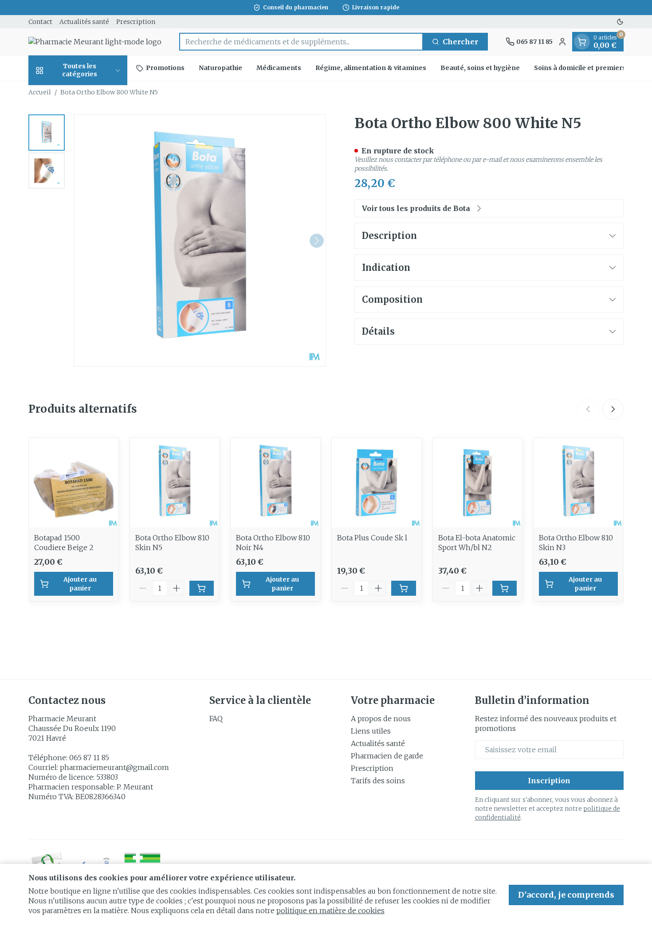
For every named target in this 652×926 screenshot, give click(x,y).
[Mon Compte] (562, 41)
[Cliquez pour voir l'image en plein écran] (200, 240)
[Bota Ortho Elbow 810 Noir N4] (275, 482)
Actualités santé (84, 22)
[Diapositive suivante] (613, 409)
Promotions (165, 68)
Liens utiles (371, 731)
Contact (40, 22)
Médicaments (278, 68)
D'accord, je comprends (566, 895)
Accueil (39, 92)
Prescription (135, 22)
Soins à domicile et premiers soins (589, 68)
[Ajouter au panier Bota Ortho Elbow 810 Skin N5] (201, 588)
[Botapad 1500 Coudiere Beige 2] (73, 482)
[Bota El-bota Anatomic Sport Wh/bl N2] (477, 482)
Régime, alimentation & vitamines (370, 68)
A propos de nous (381, 718)
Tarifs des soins (378, 780)
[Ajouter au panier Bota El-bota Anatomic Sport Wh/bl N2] (504, 588)
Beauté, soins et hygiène (480, 68)
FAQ (216, 718)
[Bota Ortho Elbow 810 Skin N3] (578, 482)
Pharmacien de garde (387, 755)
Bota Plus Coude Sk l (372, 537)
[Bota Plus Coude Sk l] (376, 482)
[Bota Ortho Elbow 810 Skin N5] (175, 482)
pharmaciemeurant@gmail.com (114, 767)
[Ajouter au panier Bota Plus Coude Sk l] (403, 588)
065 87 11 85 (89, 757)
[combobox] (301, 42)
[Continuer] (317, 241)
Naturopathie (220, 68)
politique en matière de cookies (330, 910)
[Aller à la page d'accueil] (94, 42)
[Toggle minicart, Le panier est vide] (582, 42)
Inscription (549, 780)
